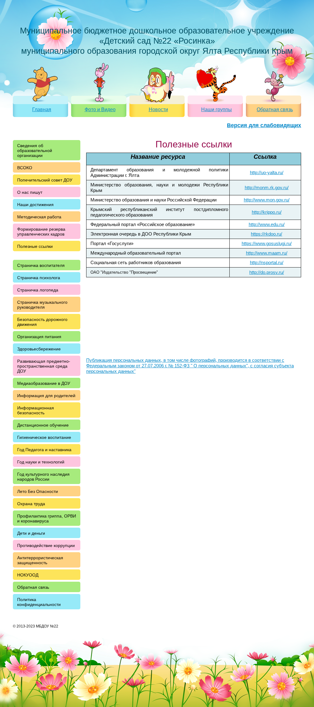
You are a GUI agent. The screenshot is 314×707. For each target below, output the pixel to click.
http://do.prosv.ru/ (266, 272)
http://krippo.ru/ (266, 212)
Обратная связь (275, 109)
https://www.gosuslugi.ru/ (267, 243)
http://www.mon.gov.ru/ (266, 199)
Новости (158, 109)
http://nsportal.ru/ (266, 262)
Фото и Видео (100, 109)
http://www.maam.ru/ (266, 253)
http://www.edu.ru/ (267, 224)
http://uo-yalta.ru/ (266, 172)
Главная (41, 109)
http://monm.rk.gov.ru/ (267, 187)
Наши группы (216, 109)
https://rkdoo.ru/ (266, 233)
